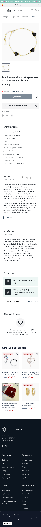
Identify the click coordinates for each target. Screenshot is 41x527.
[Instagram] (38, 5)
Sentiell (24, 505)
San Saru (25, 501)
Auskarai (25, 463)
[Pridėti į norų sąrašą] (16, 354)
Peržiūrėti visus (33, 301)
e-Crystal (25, 497)
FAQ (3, 463)
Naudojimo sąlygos (8, 497)
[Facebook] (35, 5)
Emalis (33, 17)
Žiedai (24, 467)
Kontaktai (5, 460)
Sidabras (25, 17)
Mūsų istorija (6, 490)
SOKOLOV (25, 508)
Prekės (9, 218)
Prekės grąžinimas (8, 478)
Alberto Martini (27, 494)
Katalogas (5, 17)
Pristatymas (6, 474)
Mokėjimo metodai (8, 467)
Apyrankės (15, 17)
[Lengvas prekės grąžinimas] (36, 105)
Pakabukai (25, 474)
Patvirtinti (7, 523)
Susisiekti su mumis (18, 91)
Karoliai (24, 478)
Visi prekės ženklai (28, 490)
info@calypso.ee (7, 440)
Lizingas (4, 471)
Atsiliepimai (5, 494)
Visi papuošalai (27, 460)
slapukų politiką (29, 519)
